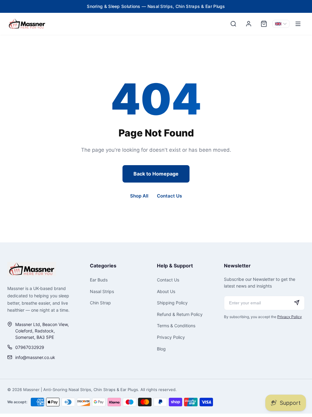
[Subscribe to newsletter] (296, 303)
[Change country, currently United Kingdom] (280, 24)
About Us (166, 291)
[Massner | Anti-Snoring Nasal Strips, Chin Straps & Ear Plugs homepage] (31, 269)
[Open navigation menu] (298, 24)
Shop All (139, 196)
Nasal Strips (102, 291)
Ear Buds (99, 279)
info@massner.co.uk (35, 357)
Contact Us (169, 196)
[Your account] (248, 24)
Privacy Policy (171, 337)
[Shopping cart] (264, 24)
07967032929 (29, 347)
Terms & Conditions (176, 325)
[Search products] (233, 24)
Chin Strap (100, 302)
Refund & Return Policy (180, 314)
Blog (161, 348)
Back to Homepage (156, 174)
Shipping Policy (172, 302)
